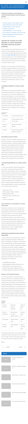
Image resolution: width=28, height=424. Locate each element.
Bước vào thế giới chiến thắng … (19, 393)
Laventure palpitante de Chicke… (17, 358)
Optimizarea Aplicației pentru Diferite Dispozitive (13, 34)
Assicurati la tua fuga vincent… (19, 383)
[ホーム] (1, 5)
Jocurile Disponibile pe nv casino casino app (12, 30)
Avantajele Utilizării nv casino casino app (11, 26)
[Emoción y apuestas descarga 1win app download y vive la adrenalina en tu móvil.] (6, 368)
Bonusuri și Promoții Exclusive (9, 36)
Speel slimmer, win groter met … (19, 375)
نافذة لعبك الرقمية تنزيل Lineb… (19, 401)
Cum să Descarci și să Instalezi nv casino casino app (14, 32)
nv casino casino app (11, 55)
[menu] (26, 2)
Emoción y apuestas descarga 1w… (19, 367)
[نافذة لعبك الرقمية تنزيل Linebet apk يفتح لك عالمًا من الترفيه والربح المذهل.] (6, 403)
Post (8, 18)
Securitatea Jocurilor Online (8, 28)
